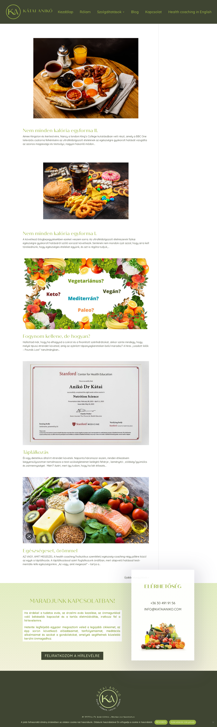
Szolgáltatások (109, 12)
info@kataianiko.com (162, 609)
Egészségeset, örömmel (50, 551)
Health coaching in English (190, 12)
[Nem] (213, 722)
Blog (135, 12)
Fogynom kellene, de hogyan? (56, 336)
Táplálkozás (35, 452)
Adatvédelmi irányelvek (183, 722)
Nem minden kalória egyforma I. (60, 233)
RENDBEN (161, 722)
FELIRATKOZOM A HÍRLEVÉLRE (72, 656)
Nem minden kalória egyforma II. (60, 130)
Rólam (85, 12)
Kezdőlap (65, 12)
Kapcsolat (153, 12)
